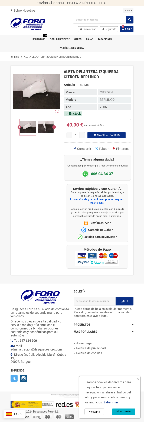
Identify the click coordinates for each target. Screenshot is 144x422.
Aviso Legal (84, 343)
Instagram (23, 378)
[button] (27, 127)
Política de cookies (89, 353)
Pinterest (122, 149)
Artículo (69, 85)
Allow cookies (123, 411)
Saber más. (111, 402)
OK (126, 301)
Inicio (16, 56)
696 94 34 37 (102, 174)
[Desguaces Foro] (28, 24)
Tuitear (104, 149)
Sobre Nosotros (23, 10)
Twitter (14, 378)
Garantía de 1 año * (100, 229)
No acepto (94, 411)
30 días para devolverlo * (100, 236)
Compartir (84, 149)
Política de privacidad (91, 348)
